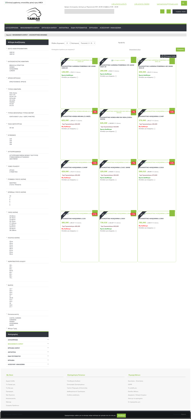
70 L (10, 278)
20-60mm (12, 216)
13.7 (10, 289)
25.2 (10, 294)
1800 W (11, 54)
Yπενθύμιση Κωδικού (73, 381)
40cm (11, 243)
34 (10, 303)
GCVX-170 (12, 96)
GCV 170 (12, 95)
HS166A (12, 102)
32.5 (10, 301)
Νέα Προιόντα (10, 395)
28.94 (11, 298)
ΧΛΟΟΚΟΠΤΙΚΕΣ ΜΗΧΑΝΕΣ (38, 35)
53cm (11, 252)
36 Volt (11, 128)
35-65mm (12, 228)
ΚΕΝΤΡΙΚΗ (12, 183)
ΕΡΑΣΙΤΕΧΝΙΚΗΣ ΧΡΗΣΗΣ (17, 82)
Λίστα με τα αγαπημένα (135, 398)
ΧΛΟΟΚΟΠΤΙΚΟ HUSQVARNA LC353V (112, 218)
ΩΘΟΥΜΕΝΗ (13, 159)
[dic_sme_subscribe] (162, 11)
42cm (11, 247)
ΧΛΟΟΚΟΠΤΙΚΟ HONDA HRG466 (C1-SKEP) (76, 116)
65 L (10, 274)
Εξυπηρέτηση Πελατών (76, 375)
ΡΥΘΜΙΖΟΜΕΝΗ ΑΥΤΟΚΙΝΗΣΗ (19, 157)
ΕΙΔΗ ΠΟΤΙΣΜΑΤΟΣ (79, 28)
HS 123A (12, 100)
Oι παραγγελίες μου (134, 402)
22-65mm (12, 219)
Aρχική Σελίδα (10, 381)
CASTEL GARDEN (15, 318)
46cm (11, 248)
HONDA (11, 67)
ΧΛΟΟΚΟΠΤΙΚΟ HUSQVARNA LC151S (151, 167)
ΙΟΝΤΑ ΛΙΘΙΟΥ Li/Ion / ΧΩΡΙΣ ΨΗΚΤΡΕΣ (22, 116)
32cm (11, 241)
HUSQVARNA (13, 69)
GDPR (130, 384)
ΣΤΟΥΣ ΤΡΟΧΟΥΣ (15, 185)
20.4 (10, 290)
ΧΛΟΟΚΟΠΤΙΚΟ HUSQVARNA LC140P (151, 116)
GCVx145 (12, 98)
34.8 (10, 305)
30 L (10, 265)
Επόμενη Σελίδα (171, 56)
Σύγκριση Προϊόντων (12, 405)
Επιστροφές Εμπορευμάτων (75, 384)
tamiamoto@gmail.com (167, 3)
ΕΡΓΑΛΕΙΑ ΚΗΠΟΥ (49, 28)
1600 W (11, 52)
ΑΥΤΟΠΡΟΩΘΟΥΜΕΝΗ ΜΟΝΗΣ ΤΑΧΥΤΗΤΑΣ (23, 155)
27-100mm (12, 223)
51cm (11, 250)
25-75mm (12, 221)
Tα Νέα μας (9, 388)
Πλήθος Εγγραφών (58, 43)
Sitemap (8, 402)
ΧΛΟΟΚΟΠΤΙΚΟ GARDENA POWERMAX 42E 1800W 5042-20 (156, 67)
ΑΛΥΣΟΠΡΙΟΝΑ (11, 28)
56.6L (11, 270)
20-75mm (12, 218)
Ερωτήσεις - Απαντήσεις (135, 381)
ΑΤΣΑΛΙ (11, 170)
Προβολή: (121, 42)
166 (10, 144)
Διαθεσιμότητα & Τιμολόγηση (76, 391)
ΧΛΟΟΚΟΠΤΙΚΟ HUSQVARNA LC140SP (74, 167)
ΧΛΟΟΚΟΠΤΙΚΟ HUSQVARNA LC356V (151, 218)
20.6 (10, 292)
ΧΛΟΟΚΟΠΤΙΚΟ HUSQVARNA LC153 (74, 218)
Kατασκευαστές (11, 398)
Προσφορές (9, 391)
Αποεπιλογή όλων (135, 49)
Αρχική (8, 35)
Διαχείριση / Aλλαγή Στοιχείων (137, 395)
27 (10, 296)
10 (10, 196)
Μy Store (9, 375)
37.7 (10, 307)
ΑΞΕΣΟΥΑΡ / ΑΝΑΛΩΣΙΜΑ (110, 28)
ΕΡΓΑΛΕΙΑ (93, 28)
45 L (10, 267)
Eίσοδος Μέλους (133, 391)
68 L (10, 276)
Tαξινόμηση (75, 43)
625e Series (13, 93)
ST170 (11, 105)
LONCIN (12, 70)
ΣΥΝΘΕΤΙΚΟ (13, 172)
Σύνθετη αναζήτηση (73, 395)
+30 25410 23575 (119, 3)
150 (10, 142)
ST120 (11, 104)
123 (10, 139)
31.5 (10, 299)
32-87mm (12, 227)
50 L (10, 269)
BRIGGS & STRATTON (16, 65)
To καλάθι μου (132, 388)
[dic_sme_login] (169, 11)
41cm (11, 245)
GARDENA (12, 320)
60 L (10, 272)
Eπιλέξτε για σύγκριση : (69, 77)
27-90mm (12, 225)
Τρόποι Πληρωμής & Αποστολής (77, 388)
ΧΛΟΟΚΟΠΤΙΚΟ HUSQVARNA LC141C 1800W (115, 167)
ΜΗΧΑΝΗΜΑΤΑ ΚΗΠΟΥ (30, 28)
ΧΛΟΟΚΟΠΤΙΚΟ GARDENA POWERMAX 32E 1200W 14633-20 (79, 67)
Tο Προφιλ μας (10, 384)
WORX (11, 325)
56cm (11, 254)
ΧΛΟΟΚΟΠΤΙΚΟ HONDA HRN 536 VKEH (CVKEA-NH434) (116, 118)
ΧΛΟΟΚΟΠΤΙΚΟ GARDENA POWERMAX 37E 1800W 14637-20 (117, 66)
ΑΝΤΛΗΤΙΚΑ (64, 28)
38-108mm (12, 230)
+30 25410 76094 (141, 3)
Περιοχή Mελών (134, 375)
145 (10, 140)
